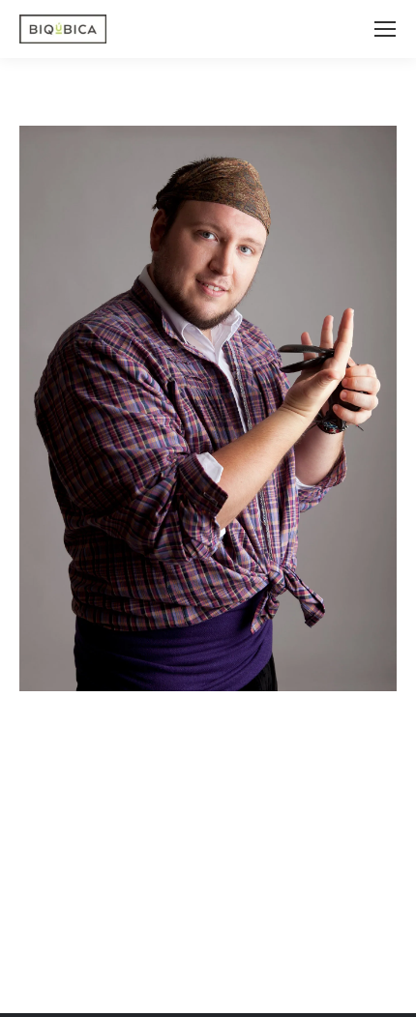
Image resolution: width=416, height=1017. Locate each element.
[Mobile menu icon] (385, 29)
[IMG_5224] (208, 408)
